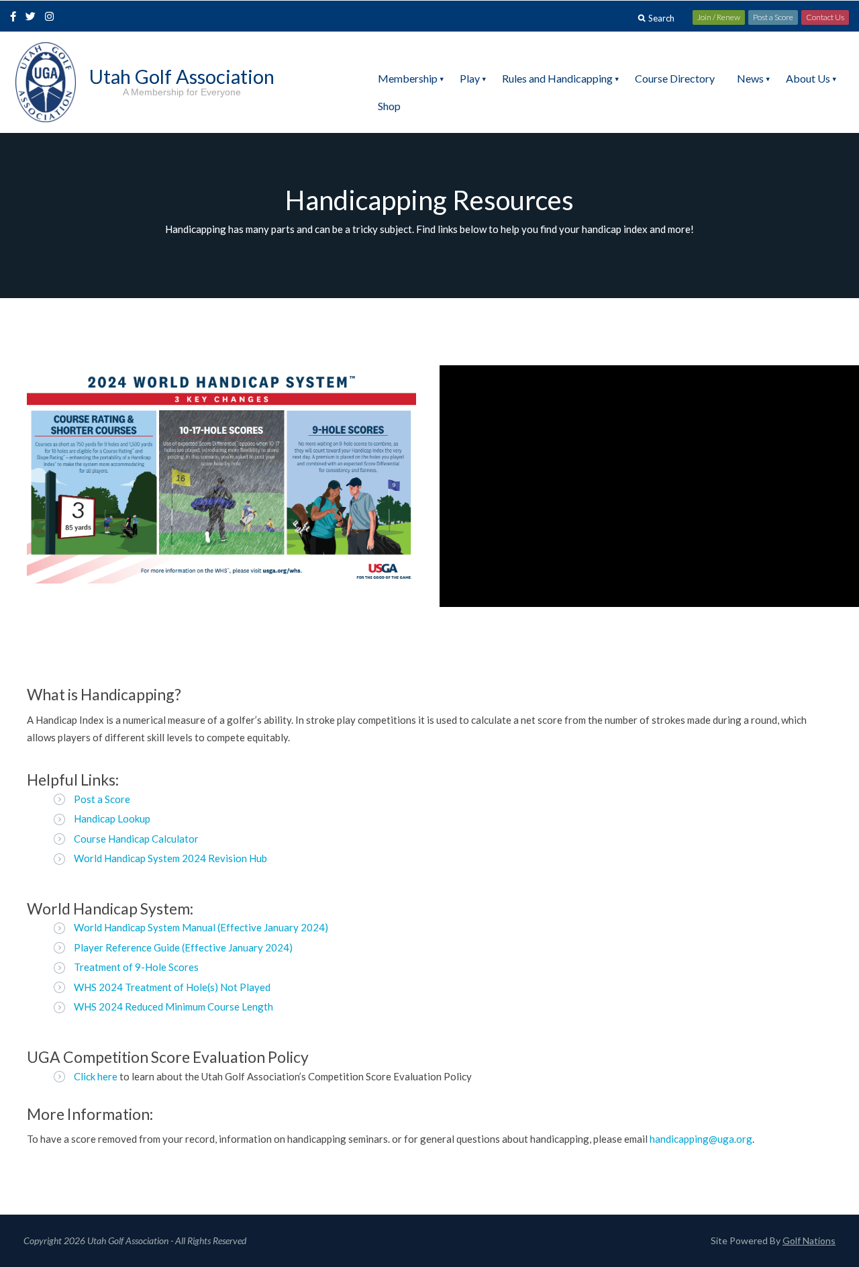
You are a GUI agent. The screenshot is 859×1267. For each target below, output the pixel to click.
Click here (95, 1076)
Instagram (52, 17)
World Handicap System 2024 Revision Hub (170, 858)
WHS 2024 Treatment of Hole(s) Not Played (172, 987)
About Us (808, 78)
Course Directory (675, 78)
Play (470, 78)
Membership (408, 78)
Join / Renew (718, 17)
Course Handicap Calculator (136, 839)
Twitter (34, 17)
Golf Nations (809, 1240)
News (750, 78)
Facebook (14, 17)
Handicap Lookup (112, 818)
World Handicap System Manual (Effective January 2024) (201, 927)
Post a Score (773, 17)
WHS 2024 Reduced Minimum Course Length (173, 1006)
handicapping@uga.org (701, 1139)
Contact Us (825, 17)
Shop (389, 105)
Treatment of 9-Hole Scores (136, 967)
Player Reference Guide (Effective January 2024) (183, 947)
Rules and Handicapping (557, 78)
